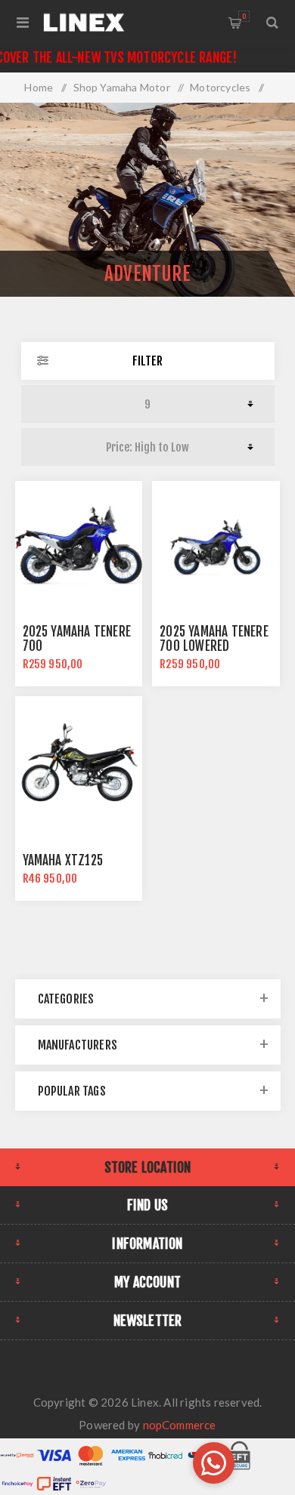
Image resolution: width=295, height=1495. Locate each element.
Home (38, 87)
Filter (147, 360)
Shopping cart (244, 16)
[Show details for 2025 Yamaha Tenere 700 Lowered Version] (215, 544)
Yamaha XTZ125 (63, 860)
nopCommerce (179, 1425)
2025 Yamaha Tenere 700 (77, 639)
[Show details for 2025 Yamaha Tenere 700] (78, 544)
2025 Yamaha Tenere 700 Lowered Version (214, 646)
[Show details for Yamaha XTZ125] (78, 759)
